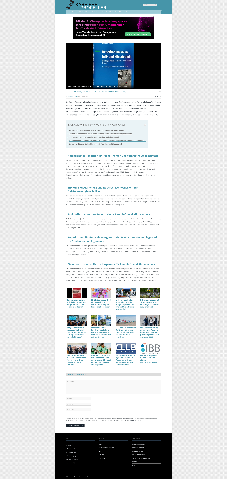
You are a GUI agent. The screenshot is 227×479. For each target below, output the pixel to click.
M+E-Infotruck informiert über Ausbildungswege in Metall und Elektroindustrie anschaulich (125, 304)
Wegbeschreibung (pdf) (72, 459)
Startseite (71, 11)
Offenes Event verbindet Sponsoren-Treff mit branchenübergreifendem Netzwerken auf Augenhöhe (101, 360)
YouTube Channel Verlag (138, 454)
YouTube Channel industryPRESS (141, 458)
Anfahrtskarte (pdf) (71, 456)
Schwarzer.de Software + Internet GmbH (77, 477)
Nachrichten (83, 11)
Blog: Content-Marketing (138, 444)
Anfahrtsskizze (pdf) (71, 452)
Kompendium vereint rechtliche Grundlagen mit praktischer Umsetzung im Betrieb (76, 303)
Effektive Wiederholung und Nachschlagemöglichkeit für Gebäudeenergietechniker (100, 134)
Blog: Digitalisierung (137, 451)
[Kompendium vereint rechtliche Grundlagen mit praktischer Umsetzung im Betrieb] (77, 293)
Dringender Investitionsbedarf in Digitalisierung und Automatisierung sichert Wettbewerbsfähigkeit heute (76, 332)
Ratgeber (101, 454)
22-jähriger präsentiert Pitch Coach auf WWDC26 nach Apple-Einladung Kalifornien (101, 303)
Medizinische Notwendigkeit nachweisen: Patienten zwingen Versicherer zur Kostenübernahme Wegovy (125, 360)
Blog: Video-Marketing (138, 447)
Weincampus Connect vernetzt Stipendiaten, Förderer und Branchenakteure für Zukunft (77, 360)
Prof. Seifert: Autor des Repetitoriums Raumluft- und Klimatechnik (94, 137)
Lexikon (95, 11)
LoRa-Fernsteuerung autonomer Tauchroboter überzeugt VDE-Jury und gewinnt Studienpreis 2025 (149, 332)
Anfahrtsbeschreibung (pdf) (73, 449)
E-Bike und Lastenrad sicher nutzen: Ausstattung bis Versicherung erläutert (149, 303)
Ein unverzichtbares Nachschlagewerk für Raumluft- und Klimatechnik (95, 144)
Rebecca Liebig (73, 97)
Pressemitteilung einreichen (111, 11)
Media (128, 11)
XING (133, 465)
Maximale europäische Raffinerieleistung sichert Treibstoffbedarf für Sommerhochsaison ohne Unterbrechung (126, 332)
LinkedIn (134, 461)
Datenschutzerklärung (136, 420)
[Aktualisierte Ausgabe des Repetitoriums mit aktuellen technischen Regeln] (113, 66)
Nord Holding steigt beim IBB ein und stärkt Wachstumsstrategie (149, 358)
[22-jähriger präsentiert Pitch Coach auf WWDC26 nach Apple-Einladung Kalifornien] (101, 293)
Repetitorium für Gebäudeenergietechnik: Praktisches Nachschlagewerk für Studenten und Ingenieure (107, 140)
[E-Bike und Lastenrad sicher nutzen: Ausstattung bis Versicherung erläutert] (150, 293)
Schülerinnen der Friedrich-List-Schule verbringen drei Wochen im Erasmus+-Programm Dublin (101, 332)
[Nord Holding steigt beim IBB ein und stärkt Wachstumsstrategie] (150, 348)
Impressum (69, 445)
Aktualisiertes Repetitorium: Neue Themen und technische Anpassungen (96, 130)
